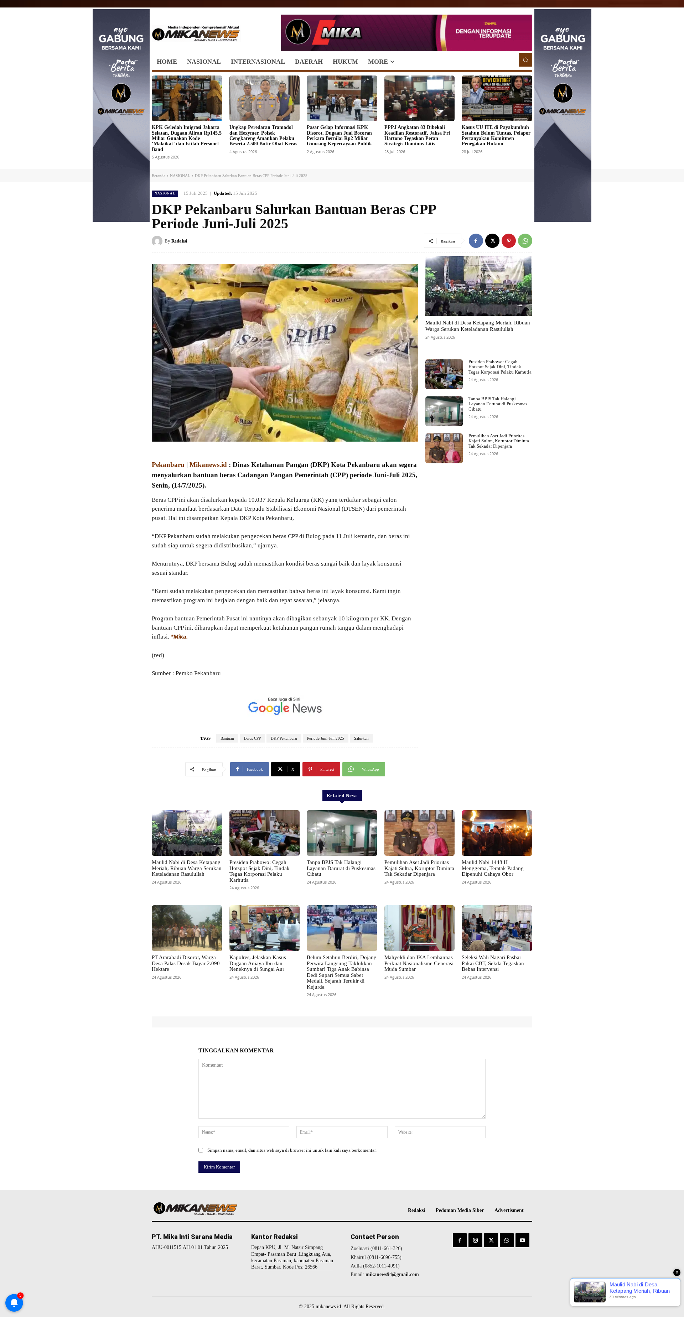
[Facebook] (476, 241)
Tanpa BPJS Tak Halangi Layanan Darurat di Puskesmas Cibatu (497, 404)
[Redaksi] (158, 241)
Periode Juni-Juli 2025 (325, 738)
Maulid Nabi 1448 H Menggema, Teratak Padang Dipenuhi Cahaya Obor (493, 868)
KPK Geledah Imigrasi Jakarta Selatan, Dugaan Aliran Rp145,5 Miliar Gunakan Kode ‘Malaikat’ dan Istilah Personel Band (187, 138)
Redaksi (179, 241)
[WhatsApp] (525, 241)
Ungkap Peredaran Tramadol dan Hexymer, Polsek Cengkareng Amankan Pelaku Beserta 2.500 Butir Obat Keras (263, 135)
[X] (492, 241)
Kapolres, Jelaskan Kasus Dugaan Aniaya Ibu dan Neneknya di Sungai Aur (257, 963)
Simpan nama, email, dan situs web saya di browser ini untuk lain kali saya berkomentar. (292, 1150)
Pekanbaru (168, 464)
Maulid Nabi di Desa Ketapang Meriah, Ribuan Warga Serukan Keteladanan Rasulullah (477, 326)
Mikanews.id (208, 464)
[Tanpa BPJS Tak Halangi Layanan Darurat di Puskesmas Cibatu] (444, 411)
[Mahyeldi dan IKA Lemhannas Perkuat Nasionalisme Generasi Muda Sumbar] (419, 928)
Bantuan (227, 738)
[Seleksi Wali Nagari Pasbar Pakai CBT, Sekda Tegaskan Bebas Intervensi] (497, 928)
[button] (525, 60)
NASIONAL (180, 175)
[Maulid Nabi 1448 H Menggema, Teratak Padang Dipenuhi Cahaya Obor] (497, 833)
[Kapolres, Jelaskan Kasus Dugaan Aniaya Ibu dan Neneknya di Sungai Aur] (264, 928)
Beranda (158, 175)
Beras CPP (252, 738)
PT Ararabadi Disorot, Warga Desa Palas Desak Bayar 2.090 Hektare (186, 963)
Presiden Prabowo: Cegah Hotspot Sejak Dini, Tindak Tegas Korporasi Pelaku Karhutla (500, 367)
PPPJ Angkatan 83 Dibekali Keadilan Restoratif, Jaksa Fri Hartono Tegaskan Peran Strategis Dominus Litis (417, 135)
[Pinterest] (509, 241)
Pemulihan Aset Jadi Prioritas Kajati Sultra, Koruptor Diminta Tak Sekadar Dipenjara (498, 441)
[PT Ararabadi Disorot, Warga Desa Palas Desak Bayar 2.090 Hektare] (187, 928)
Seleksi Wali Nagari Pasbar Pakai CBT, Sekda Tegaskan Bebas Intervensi (493, 963)
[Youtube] (522, 1240)
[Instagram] (475, 1240)
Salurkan (361, 738)
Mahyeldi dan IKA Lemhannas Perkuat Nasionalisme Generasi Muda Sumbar (419, 963)
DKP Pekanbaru (284, 738)
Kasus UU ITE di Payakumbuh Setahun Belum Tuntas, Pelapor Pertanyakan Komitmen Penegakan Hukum (496, 135)
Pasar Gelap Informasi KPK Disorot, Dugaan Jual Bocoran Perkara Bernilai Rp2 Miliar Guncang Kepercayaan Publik (339, 135)
